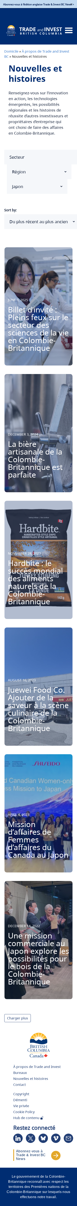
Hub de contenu (26, 1117)
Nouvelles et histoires (30, 1078)
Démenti (20, 1100)
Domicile (11, 51)
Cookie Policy (24, 1112)
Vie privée (21, 1106)
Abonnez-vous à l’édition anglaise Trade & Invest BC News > (38, 4)
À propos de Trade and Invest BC (37, 1068)
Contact (19, 1084)
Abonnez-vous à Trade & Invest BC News (31, 1155)
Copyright (21, 1094)
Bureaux (20, 1072)
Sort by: (10, 210)
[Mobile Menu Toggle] (69, 31)
